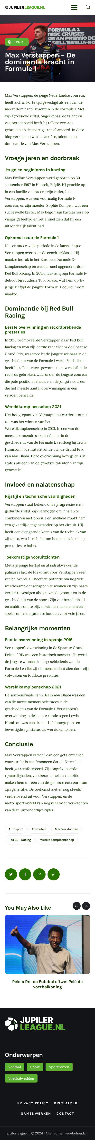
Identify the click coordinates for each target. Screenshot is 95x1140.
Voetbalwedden (21, 1078)
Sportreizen (59, 1067)
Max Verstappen (66, 829)
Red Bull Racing (20, 840)
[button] (77, 906)
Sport (19, 42)
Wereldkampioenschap (57, 840)
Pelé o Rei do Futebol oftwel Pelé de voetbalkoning (47, 984)
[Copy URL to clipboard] (54, 874)
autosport (16, 829)
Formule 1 (39, 829)
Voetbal (14, 1067)
